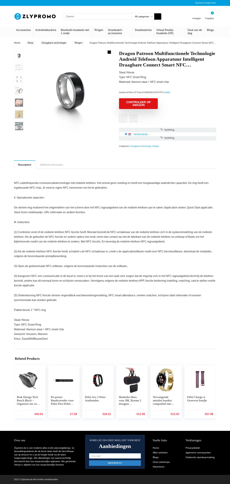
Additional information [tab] (51, 164)
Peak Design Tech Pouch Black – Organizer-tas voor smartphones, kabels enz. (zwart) (28, 404)
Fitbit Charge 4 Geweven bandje (197, 399)
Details (166, 92)
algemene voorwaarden (198, 452)
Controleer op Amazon (138, 104)
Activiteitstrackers (45, 30)
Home (17, 42)
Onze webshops (161, 462)
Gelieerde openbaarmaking (200, 457)
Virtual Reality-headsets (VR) (165, 32)
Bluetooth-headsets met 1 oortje (75, 32)
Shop (30, 42)
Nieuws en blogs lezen (205, 3)
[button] (109, 52)
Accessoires (23, 30)
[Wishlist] (196, 15)
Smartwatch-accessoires (115, 32)
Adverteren (159, 466)
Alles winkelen (160, 452)
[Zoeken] (157, 16)
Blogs (210, 30)
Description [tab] (24, 164)
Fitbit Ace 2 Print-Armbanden (95, 399)
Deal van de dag (195, 32)
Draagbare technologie (54, 42)
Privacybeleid (193, 447)
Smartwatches (143, 30)
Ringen (98, 30)
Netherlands (141, 134)
